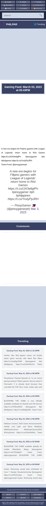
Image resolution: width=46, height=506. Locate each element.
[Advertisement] (23, 54)
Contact (23, 494)
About (9, 494)
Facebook (37, 497)
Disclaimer (37, 494)
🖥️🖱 (23, 8)
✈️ (38, 2)
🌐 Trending (39, 24)
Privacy (8, 497)
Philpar (11, 24)
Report (23, 497)
